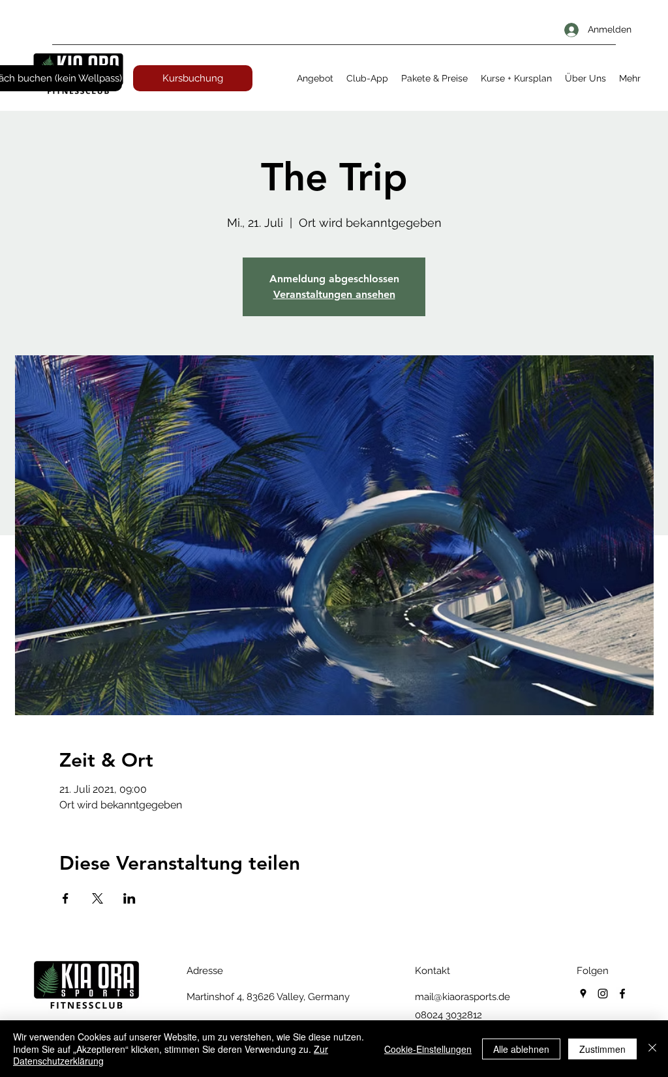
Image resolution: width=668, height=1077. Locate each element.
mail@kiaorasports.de (462, 997)
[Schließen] (652, 1049)
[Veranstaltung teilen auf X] (97, 898)
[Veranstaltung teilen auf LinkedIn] (129, 898)
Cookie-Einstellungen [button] (428, 1048)
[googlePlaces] (583, 993)
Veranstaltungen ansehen (334, 294)
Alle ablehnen (521, 1048)
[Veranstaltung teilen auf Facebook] (65, 898)
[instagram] (602, 993)
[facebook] (622, 993)
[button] (315, 78)
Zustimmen (602, 1048)
